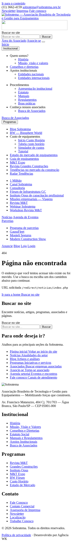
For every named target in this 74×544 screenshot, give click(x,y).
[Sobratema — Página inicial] (37, 18)
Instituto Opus (19, 470)
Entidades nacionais (31, 74)
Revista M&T (19, 203)
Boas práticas (26, 103)
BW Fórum (17, 477)
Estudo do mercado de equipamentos (34, 155)
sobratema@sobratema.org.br (42, 7)
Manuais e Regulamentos (26, 438)
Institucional (10, 48)
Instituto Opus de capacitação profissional (37, 195)
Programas (9, 121)
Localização (17, 517)
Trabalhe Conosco (22, 521)
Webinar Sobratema (22, 206)
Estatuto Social (19, 434)
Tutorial (23, 151)
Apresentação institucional (35, 88)
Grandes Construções (24, 466)
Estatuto (23, 92)
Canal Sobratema (21, 184)
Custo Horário (19, 481)
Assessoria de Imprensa (25, 510)
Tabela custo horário (31, 144)
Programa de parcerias (24, 228)
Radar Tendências (21, 173)
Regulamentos (27, 99)
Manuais (23, 96)
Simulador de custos (31, 147)
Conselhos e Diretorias (24, 430)
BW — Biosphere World (26, 133)
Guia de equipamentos (24, 158)
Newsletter (9, 11)
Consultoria (17, 188)
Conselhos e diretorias (24, 67)
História (23, 59)
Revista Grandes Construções (29, 166)
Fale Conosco (19, 502)
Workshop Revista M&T (26, 210)
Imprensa (22, 11)
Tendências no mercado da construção (34, 170)
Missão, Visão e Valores (25, 427)
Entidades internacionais (34, 78)
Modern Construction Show (28, 239)
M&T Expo (17, 162)
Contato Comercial (22, 506)
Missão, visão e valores (33, 63)
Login (31, 246)
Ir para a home (11, 294)
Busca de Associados (31, 111)
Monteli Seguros (20, 235)
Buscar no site (11, 32)
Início (5, 44)
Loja (24, 246)
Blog (17, 246)
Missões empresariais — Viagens (31, 199)
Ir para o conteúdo (13, 3)
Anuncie (7, 246)
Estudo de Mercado (22, 485)
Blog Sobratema (20, 129)
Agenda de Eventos (25, 217)
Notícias (7, 217)
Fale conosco (37, 11)
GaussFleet (17, 231)
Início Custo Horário (31, 140)
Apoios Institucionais (23, 441)
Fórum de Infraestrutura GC (28, 191)
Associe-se (34, 40)
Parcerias (7, 221)
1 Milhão (16, 180)
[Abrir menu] (43, 41)
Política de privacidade (16, 535)
